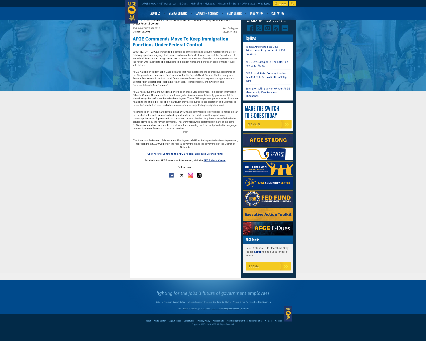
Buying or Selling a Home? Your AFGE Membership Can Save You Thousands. (268, 92)
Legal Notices (175, 321)
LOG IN (282, 3)
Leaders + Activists (207, 13)
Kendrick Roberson (262, 302)
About (148, 321)
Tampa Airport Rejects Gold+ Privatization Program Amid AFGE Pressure (265, 50)
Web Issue (264, 3)
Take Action (256, 13)
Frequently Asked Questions (236, 309)
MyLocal (210, 3)
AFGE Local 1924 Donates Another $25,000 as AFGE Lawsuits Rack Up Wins (266, 77)
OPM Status (248, 3)
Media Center (234, 13)
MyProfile (196, 3)
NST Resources (168, 3)
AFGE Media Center (214, 160)
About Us (155, 13)
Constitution (189, 321)
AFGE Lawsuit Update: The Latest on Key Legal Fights (267, 63)
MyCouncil (223, 3)
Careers (278, 321)
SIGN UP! (254, 124)
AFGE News (149, 3)
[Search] (292, 3)
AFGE (288, 314)
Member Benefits (178, 13)
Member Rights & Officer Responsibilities (244, 321)
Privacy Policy (204, 321)
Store (236, 3)
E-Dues (183, 3)
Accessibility (218, 321)
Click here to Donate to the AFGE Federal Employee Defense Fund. (185, 153)
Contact (268, 321)
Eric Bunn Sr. (218, 302)
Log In (258, 251)
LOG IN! (254, 266)
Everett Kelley (179, 302)
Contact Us (277, 13)
